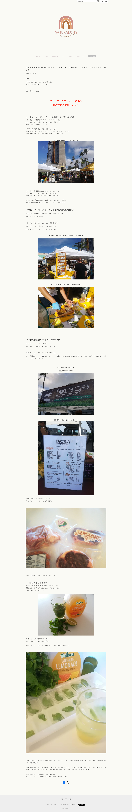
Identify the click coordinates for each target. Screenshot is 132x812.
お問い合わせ (80, 56)
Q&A (63, 56)
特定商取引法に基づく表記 (68, 804)
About (46, 56)
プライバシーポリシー (53, 804)
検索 (98, 1)
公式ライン (92, 56)
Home (38, 56)
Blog (70, 56)
